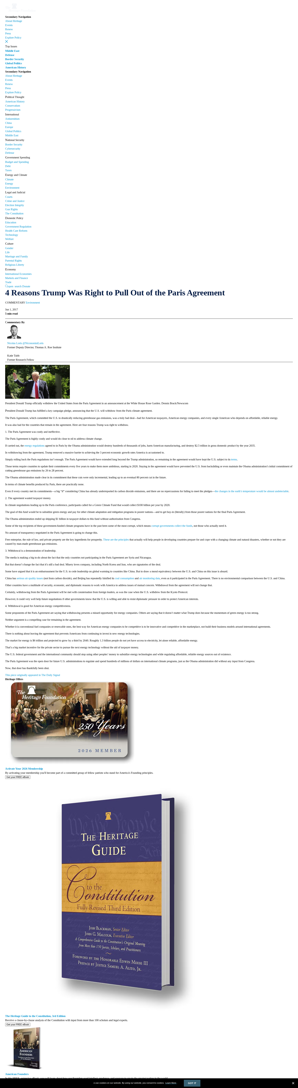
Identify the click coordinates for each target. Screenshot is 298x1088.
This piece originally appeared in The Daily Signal (32, 675)
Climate (9, 179)
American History (15, 67)
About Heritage (13, 21)
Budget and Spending (17, 161)
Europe (9, 127)
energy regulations (34, 445)
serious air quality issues (30, 578)
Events (9, 25)
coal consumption (124, 578)
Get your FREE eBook (18, 777)
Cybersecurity (12, 148)
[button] (6, 41)
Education (10, 222)
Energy (9, 183)
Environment (12, 187)
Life (7, 252)
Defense (9, 55)
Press (8, 33)
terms (234, 459)
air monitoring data (149, 578)
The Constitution (14, 213)
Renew (9, 29)
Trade (8, 282)
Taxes (8, 170)
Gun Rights (11, 209)
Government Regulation (18, 226)
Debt (8, 166)
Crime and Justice (14, 201)
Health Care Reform (16, 230)
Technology (11, 234)
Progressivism (12, 109)
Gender (9, 248)
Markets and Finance (16, 278)
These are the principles (116, 539)
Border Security (14, 59)
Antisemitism (12, 118)
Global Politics (13, 63)
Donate (26, 286)
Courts (8, 196)
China (8, 122)
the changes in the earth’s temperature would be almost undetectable (252, 491)
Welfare (9, 239)
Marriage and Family (16, 256)
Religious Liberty (14, 264)
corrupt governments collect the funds (171, 525)
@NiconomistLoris (33, 343)
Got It (192, 1083)
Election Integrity (14, 205)
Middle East (12, 50)
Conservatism (12, 105)
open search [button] (15, 286)
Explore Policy (13, 37)
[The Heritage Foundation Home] (20, 12)
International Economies (18, 273)
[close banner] (293, 1083)
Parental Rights (13, 260)
